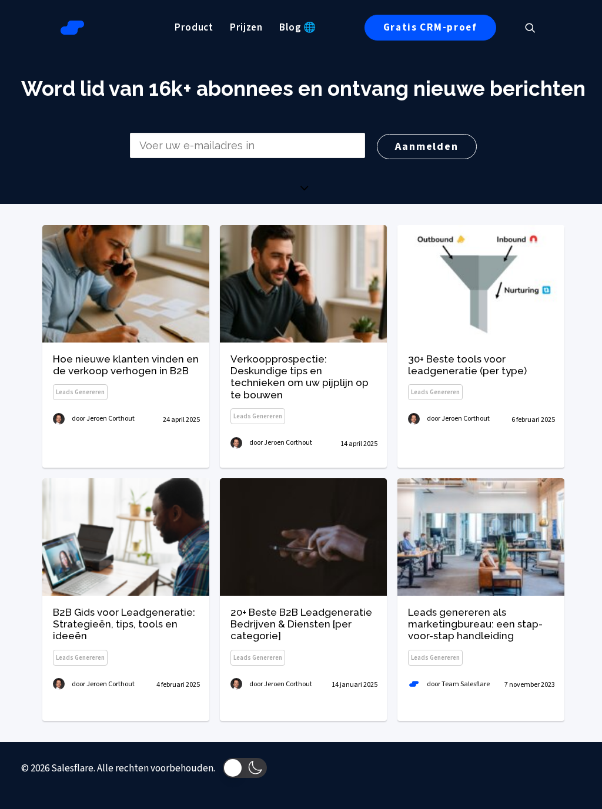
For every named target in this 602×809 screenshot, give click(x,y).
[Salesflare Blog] (72, 27)
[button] (535, 27)
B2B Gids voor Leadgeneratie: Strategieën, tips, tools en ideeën (124, 624)
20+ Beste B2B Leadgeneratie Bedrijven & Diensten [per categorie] (301, 624)
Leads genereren (80, 392)
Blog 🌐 (297, 28)
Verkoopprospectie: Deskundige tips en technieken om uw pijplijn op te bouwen (299, 377)
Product (194, 28)
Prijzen (246, 28)
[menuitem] (194, 27)
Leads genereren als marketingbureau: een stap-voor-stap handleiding (475, 624)
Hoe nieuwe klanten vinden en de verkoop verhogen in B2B (126, 365)
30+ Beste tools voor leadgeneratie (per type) (467, 365)
